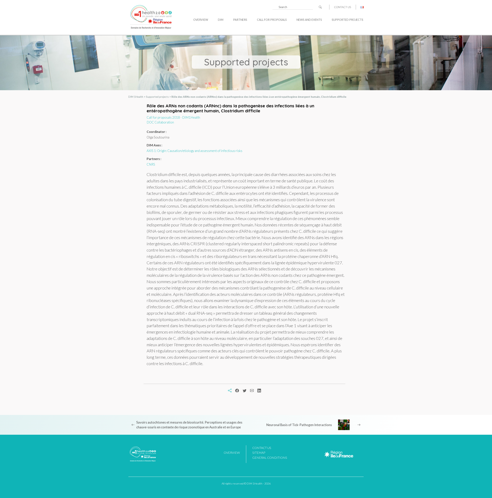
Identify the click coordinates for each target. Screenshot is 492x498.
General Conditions (269, 457)
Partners (240, 19)
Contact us (342, 7)
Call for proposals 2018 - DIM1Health (173, 117)
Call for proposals (272, 19)
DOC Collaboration (160, 122)
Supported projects (347, 19)
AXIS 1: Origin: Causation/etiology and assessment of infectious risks (194, 151)
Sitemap (258, 452)
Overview (200, 19)
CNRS (151, 164)
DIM (220, 19)
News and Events (309, 19)
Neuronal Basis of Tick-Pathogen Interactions (299, 425)
